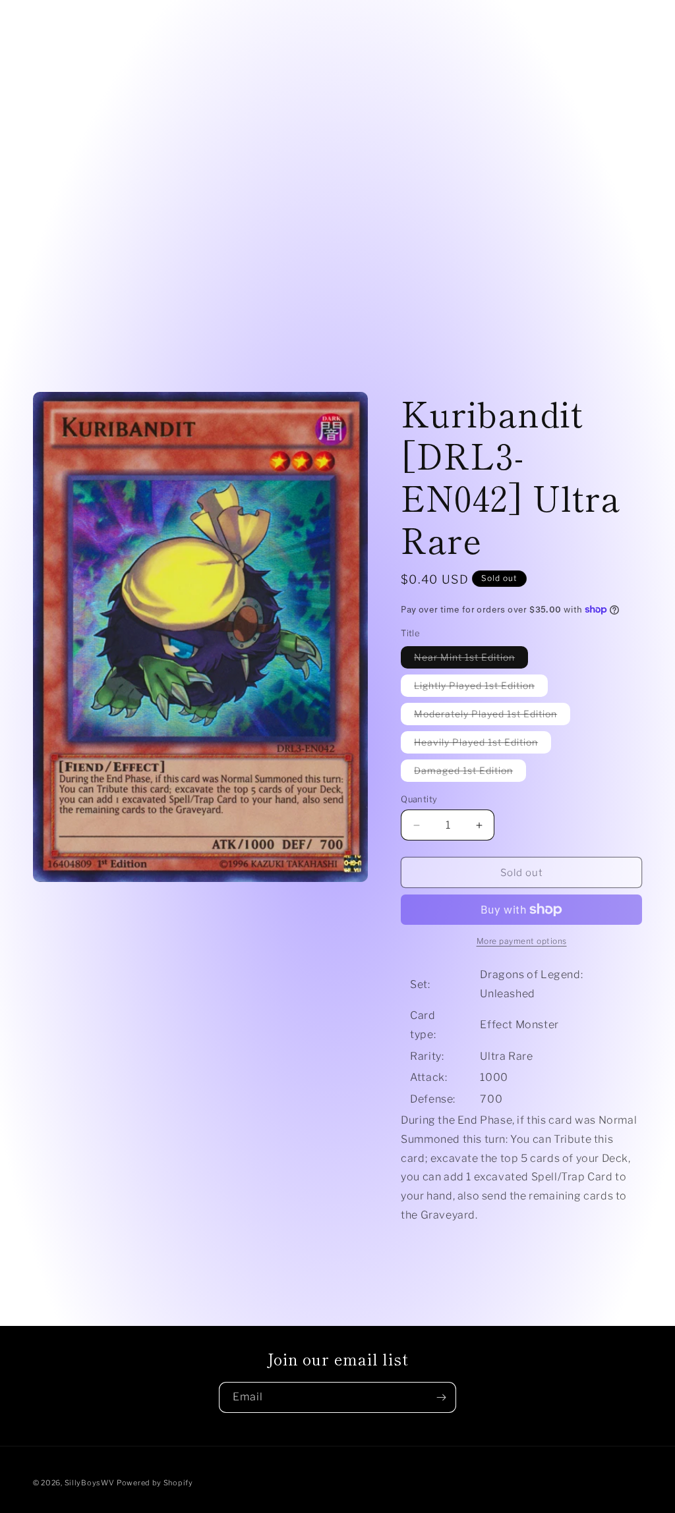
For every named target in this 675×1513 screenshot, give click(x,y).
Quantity (419, 799)
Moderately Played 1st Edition (492, 716)
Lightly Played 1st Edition (481, 688)
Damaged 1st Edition (470, 773)
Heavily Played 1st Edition (482, 745)
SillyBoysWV (90, 1482)
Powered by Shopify (155, 1482)
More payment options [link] (522, 941)
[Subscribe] (440, 1397)
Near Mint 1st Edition (471, 660)
